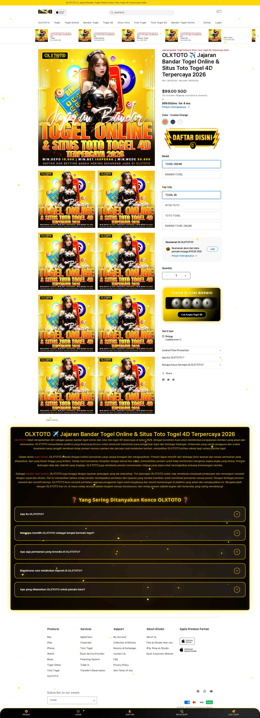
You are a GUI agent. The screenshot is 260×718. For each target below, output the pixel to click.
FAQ (115, 659)
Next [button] (220, 2)
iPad (49, 642)
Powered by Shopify (203, 707)
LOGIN (78, 714)
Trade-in (84, 665)
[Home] (45, 12)
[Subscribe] (93, 700)
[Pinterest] (174, 380)
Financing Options (90, 659)
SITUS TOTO (172, 205)
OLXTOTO (44, 22)
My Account (119, 637)
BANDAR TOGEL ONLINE (178, 225)
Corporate (85, 642)
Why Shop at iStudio (158, 648)
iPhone (51, 648)
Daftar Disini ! (153, 3)
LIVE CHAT (233, 714)
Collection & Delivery (124, 642)
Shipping (180, 95)
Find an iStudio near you (160, 642)
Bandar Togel (91, 22)
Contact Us (119, 654)
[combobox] (141, 12)
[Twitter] (169, 380)
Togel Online (72, 22)
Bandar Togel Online (183, 22)
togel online (41, 457)
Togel (57, 22)
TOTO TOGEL (173, 215)
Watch (50, 654)
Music (50, 659)
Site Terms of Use (123, 670)
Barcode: (183, 81)
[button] (44, 22)
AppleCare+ (86, 637)
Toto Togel (140, 22)
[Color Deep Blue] (172, 122)
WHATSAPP (181, 714)
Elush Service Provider (92, 654)
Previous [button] (39, 2)
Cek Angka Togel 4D (191, 314)
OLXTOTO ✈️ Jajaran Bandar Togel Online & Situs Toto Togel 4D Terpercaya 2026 (113, 3)
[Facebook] (164, 380)
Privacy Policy (121, 665)
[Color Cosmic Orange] (165, 122)
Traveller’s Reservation (92, 670)
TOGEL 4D (171, 195)
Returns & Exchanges (124, 648)
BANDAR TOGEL (174, 174)
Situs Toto (124, 22)
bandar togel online (37, 473)
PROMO (26, 714)
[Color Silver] (180, 122)
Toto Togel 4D (159, 22)
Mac (49, 637)
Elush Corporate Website (160, 654)
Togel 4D (108, 22)
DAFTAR (130, 714)
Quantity (167, 268)
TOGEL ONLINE (173, 164)
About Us (151, 637)
